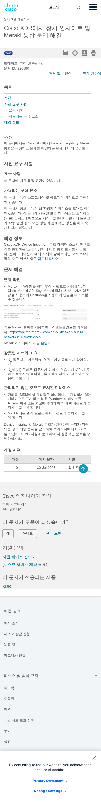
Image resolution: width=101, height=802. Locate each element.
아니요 (28, 533)
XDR (6, 586)
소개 (7, 98)
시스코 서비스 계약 (20, 564)
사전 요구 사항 (15, 104)
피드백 (56, 533)
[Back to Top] (83, 468)
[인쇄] (94, 53)
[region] (50, 776)
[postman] (46, 321)
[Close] (93, 758)
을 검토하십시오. (46, 259)
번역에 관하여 (90, 73)
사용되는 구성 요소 (23, 116)
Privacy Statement (48, 781)
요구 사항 (16, 110)
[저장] (66, 53)
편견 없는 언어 (60, 73)
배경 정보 (11, 122)
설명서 (46, 343)
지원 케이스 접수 (17, 557)
